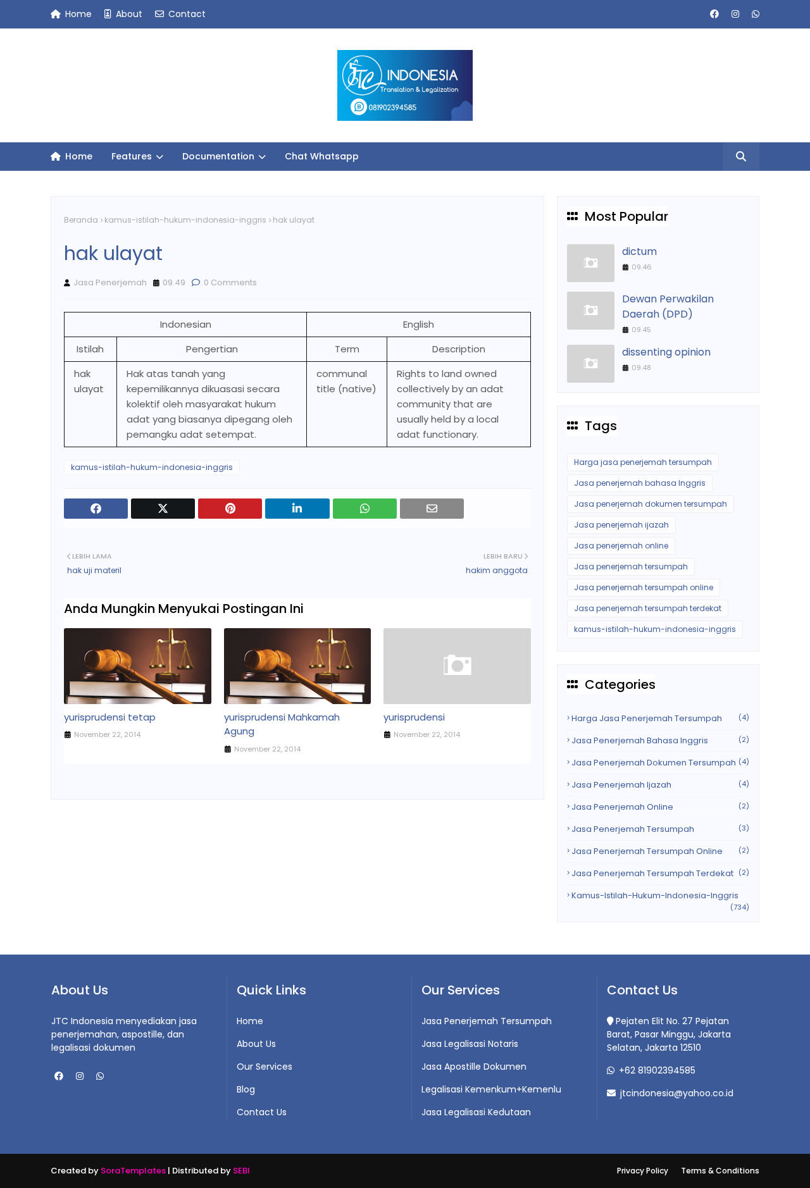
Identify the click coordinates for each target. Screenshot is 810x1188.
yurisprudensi (414, 717)
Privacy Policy (642, 1170)
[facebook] (714, 14)
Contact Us (262, 1112)
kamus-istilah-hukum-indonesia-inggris (185, 219)
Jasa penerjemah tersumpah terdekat (647, 608)
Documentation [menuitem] (218, 156)
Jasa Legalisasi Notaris (469, 1043)
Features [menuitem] (131, 156)
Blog (246, 1089)
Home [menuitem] (77, 156)
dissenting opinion (666, 352)
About (127, 14)
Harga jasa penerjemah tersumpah (643, 462)
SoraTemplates (133, 1171)
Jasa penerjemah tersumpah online (643, 587)
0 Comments (229, 282)
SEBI (241, 1171)
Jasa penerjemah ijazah (621, 524)
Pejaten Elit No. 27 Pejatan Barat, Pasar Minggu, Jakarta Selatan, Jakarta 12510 (669, 1034)
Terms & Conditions (720, 1170)
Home (77, 14)
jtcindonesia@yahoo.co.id (675, 1093)
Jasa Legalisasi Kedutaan (476, 1112)
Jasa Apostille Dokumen (473, 1066)
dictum (639, 251)
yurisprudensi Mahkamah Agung (282, 724)
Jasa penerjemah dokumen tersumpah (650, 503)
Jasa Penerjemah (110, 282)
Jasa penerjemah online (621, 545)
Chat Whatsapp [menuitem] (322, 156)
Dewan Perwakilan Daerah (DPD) (668, 306)
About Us (256, 1043)
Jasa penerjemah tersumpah (631, 566)
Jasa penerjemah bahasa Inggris (640, 483)
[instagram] (735, 14)
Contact (186, 14)
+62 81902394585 (655, 1070)
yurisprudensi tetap (110, 717)
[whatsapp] (754, 14)
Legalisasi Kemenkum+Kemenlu (491, 1089)
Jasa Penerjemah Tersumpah (486, 1021)
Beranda (81, 219)
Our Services (264, 1066)
